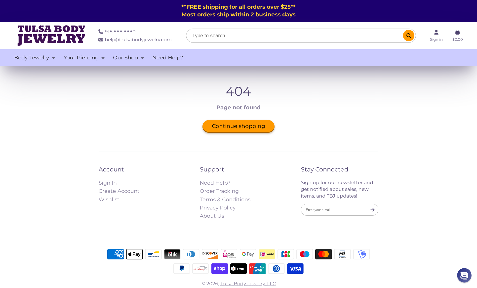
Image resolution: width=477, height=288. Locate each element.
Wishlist (109, 199)
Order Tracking (219, 191)
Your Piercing (81, 57)
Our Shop (125, 57)
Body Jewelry (31, 57)
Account (436, 35)
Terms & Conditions (225, 199)
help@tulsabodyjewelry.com (138, 39)
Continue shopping (238, 126)
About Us (212, 216)
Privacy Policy (218, 208)
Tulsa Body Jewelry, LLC (248, 284)
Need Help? (167, 57)
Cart (457, 35)
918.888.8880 (120, 32)
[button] (464, 275)
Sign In (108, 183)
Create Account (119, 191)
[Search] (408, 35)
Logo (51, 35)
